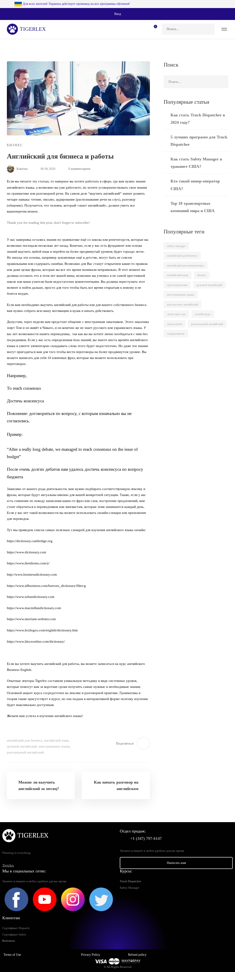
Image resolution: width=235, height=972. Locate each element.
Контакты (8, 940)
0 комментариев (79, 169)
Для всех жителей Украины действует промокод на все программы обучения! (76, 4)
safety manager (176, 246)
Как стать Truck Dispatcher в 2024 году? (198, 119)
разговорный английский (25, 752)
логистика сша (176, 314)
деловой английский (22, 746)
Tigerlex (8, 865)
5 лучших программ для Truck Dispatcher (199, 141)
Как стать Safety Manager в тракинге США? (196, 163)
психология (174, 324)
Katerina (22, 169)
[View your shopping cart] (153, 29)
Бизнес (15, 145)
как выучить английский (182, 304)
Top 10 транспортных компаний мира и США (193, 207)
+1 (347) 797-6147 (146, 838)
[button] (117, 14)
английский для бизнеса (24, 740)
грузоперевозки (177, 285)
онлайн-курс (203, 314)
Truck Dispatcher (130, 881)
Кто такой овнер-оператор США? (195, 185)
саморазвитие (176, 333)
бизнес (201, 275)
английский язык (56, 740)
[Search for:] (188, 29)
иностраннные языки (54, 746)
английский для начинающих (185, 265)
